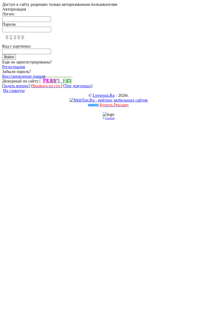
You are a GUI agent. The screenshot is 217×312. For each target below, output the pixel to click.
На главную (14, 90)
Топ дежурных (78, 86)
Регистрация (13, 67)
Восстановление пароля (23, 76)
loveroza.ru (104, 95)
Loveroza (110, 118)
